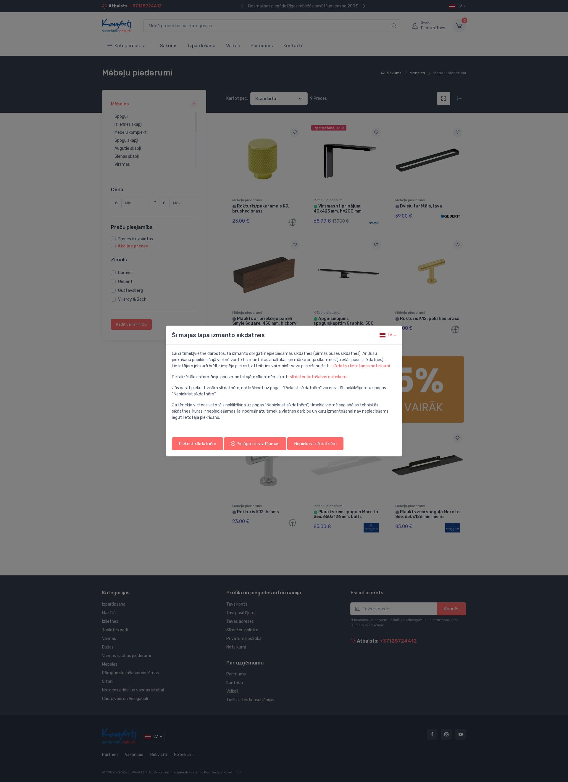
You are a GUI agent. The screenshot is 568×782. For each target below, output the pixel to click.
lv (390, 334)
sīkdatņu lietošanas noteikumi (361, 366)
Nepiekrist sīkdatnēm (315, 443)
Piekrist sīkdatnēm (197, 443)
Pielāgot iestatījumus (257, 443)
